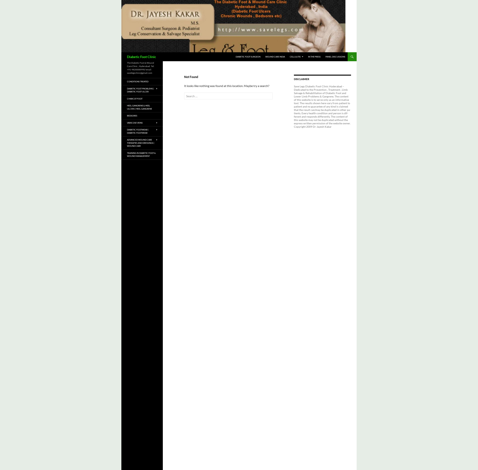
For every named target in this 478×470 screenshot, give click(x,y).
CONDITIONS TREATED (137, 81)
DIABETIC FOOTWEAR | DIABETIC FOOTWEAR (137, 131)
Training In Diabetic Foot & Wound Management (141, 154)
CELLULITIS (295, 56)
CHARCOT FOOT (134, 98)
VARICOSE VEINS (135, 123)
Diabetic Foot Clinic (141, 57)
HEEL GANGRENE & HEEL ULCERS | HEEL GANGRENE (139, 107)
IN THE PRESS (314, 56)
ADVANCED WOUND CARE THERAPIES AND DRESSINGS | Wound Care (140, 142)
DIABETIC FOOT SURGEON (248, 56)
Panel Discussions (335, 56)
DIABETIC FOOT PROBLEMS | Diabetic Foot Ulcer (140, 90)
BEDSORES (132, 115)
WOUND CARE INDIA (275, 56)
